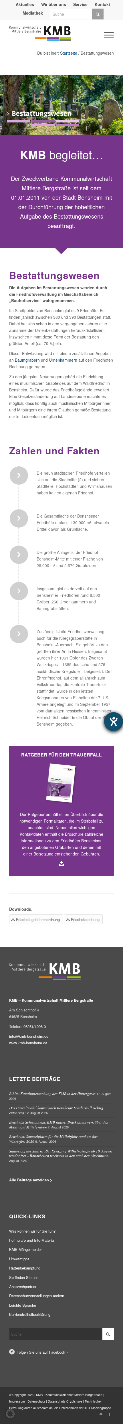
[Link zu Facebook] (109, 1414)
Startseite (68, 53)
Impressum (17, 1401)
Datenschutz (36, 1401)
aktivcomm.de (43, 1407)
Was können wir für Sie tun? (32, 1231)
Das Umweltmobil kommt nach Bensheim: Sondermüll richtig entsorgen (56, 1110)
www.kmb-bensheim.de (28, 1042)
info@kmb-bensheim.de (28, 1036)
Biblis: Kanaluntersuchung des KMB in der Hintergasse (52, 1093)
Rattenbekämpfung (24, 1268)
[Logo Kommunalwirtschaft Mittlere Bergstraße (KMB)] (51, 36)
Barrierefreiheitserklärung (29, 1314)
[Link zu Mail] (101, 1414)
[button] (10, 1413)
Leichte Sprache (22, 1305)
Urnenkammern (63, 360)
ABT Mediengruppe (97, 1407)
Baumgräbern (27, 360)
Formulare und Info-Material (32, 1240)
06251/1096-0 (34, 1026)
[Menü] (101, 26)
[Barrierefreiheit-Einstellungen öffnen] (113, 721)
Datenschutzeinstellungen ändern (36, 1295)
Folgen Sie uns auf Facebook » (42, 1352)
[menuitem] (25, 4)
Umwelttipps (19, 1258)
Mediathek (33, 13)
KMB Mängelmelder (25, 1249)
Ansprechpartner (22, 1286)
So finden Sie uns (24, 1277)
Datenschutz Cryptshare (65, 1401)
